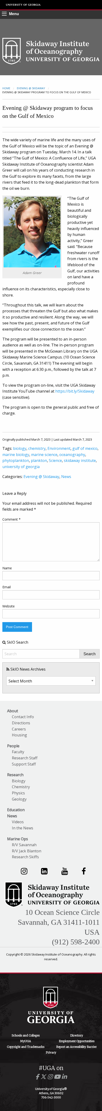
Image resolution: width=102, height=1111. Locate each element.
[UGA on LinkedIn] (64, 1076)
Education (16, 809)
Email (6, 587)
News (66, 476)
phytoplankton (15, 460)
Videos (18, 821)
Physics (18, 793)
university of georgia (21, 466)
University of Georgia (23, 5)
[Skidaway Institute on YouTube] (64, 871)
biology (19, 448)
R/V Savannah (24, 844)
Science (55, 460)
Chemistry (21, 786)
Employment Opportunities (76, 1041)
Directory (76, 1035)
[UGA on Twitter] (43, 1076)
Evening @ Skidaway (31, 88)
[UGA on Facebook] (37, 1076)
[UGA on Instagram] (50, 1076)
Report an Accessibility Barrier (76, 1047)
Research (15, 774)
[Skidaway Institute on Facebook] (84, 871)
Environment (58, 448)
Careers (19, 729)
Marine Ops (17, 838)
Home (6, 88)
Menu (14, 14)
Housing (19, 735)
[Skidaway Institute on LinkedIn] (44, 871)
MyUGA (25, 1041)
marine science (44, 454)
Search (89, 654)
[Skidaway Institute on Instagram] (24, 871)
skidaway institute (80, 460)
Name (7, 568)
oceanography (72, 454)
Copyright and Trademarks (25, 1047)
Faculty (18, 751)
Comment (11, 519)
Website (8, 606)
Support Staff (24, 764)
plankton (39, 460)
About (12, 710)
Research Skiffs (25, 856)
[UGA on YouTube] (58, 1076)
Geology (19, 799)
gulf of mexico (84, 448)
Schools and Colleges (26, 1035)
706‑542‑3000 (51, 1097)
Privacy (51, 1052)
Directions (21, 723)
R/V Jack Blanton (26, 851)
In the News (22, 828)
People (13, 745)
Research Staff (24, 758)
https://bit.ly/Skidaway (74, 391)
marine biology (15, 454)
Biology (18, 780)
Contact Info (23, 716)
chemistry (37, 448)
